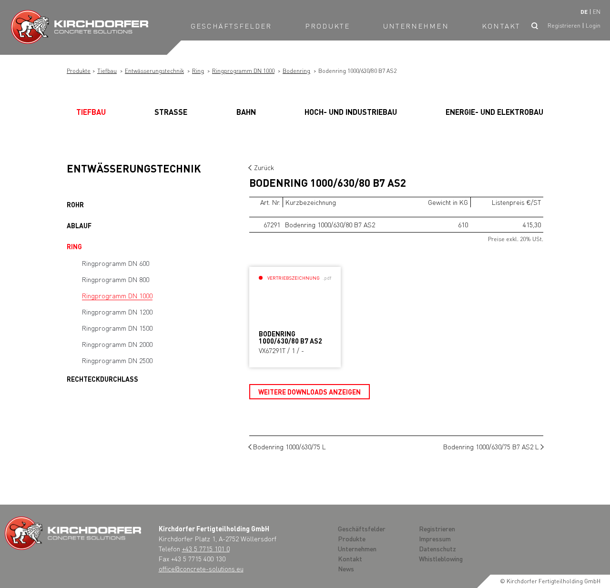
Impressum (435, 538)
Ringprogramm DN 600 (115, 263)
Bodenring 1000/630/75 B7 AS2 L (491, 446)
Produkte (327, 25)
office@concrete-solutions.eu (201, 568)
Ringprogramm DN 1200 (117, 311)
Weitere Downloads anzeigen (309, 391)
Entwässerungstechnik (154, 70)
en (596, 11)
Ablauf (79, 225)
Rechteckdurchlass (102, 379)
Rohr (75, 204)
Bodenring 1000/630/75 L (289, 446)
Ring (198, 70)
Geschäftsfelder (231, 25)
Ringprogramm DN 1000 (243, 70)
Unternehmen (416, 25)
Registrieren (564, 25)
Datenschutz (437, 548)
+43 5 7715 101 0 (206, 548)
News (346, 568)
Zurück (264, 167)
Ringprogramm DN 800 (115, 279)
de (584, 11)
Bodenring (296, 70)
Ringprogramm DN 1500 (117, 328)
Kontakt (501, 25)
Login (593, 25)
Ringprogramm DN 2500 (117, 360)
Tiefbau (107, 70)
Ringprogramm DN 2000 (117, 344)
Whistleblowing (441, 558)
